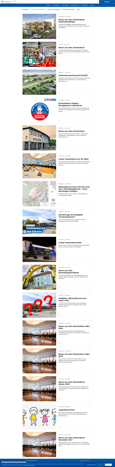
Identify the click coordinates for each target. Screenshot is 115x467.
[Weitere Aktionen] (90, 16)
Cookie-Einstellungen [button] (91, 464)
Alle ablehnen (100, 464)
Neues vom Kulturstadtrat (69, 9)
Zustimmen (108, 464)
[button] (84, 5)
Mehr (78, 9)
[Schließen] (113, 465)
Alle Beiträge (25, 9)
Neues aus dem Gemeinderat (38, 9)
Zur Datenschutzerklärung (29, 465)
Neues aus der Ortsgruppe (54, 9)
